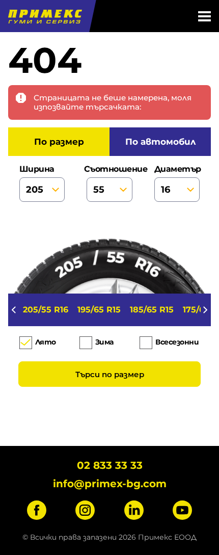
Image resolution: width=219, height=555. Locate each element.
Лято (45, 342)
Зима (104, 342)
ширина (36, 169)
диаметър (177, 169)
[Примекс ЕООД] (44, 16)
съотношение (109, 169)
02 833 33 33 (110, 465)
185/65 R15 (152, 309)
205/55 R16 (45, 309)
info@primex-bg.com (110, 484)
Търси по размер (109, 374)
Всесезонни (177, 342)
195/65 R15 (99, 309)
